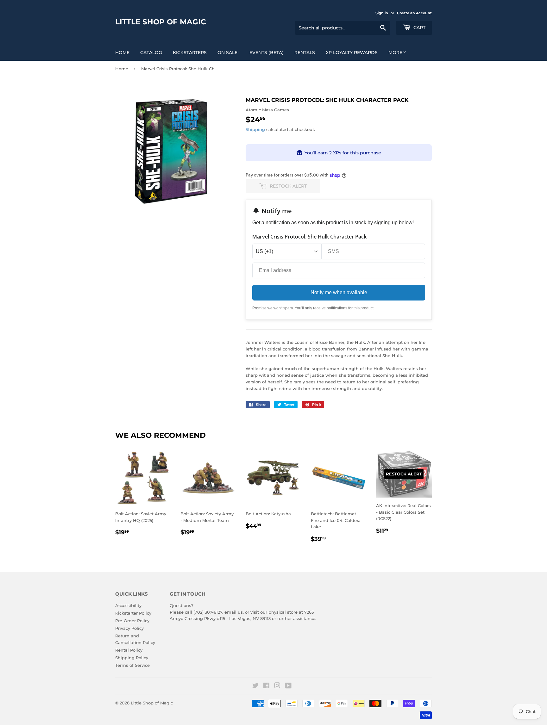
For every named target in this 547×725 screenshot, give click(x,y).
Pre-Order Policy (132, 620)
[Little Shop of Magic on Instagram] (277, 686)
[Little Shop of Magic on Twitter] (255, 686)
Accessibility (128, 605)
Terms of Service (132, 665)
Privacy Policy (129, 628)
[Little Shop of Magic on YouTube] (288, 686)
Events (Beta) (266, 52)
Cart (418, 27)
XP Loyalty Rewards (352, 52)
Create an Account (414, 13)
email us (233, 612)
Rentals (304, 52)
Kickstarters (190, 52)
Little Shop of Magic (160, 21)
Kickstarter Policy (133, 613)
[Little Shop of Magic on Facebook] (266, 686)
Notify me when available (339, 292)
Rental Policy (128, 650)
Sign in (381, 13)
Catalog (151, 52)
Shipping (255, 129)
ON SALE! (228, 52)
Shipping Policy (131, 657)
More (395, 52)
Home (122, 52)
